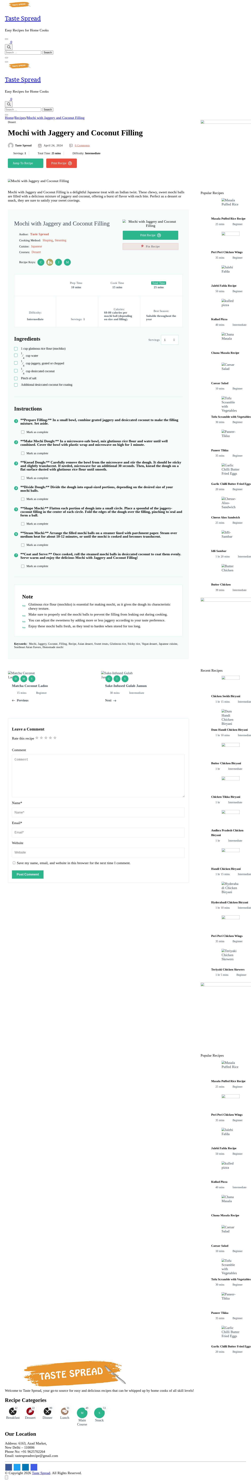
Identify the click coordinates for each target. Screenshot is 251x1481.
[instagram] (34, 1467)
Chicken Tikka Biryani (225, 796)
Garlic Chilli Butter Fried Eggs (231, 483)
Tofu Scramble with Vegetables (231, 416)
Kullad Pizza (219, 319)
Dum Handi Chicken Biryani (229, 729)
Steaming (60, 240)
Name (17, 803)
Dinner (47, 1418)
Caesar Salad (219, 383)
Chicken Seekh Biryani (225, 696)
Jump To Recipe (23, 163)
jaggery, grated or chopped (42, 363)
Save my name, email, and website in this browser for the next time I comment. (74, 863)
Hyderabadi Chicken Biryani (229, 902)
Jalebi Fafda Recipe (223, 285)
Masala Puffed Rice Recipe (228, 218)
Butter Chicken (221, 584)
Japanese (36, 246)
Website (17, 843)
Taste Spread (23, 18)
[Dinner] (49, 262)
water (29, 356)
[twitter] (17, 1467)
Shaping (48, 240)
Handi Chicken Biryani (226, 868)
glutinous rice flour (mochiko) (43, 348)
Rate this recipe (23, 738)
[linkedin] (25, 1467)
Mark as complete (37, 432)
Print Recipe (58, 163)
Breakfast (13, 1418)
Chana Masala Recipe (225, 352)
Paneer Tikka (219, 450)
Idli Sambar (218, 551)
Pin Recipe (152, 246)
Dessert (12, 122)
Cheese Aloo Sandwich (225, 517)
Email (17, 823)
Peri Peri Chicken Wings (227, 252)
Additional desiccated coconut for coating (46, 384)
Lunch (64, 1418)
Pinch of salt (28, 378)
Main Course (82, 1422)
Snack (99, 1420)
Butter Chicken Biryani (226, 763)
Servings (154, 339)
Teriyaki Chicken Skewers (228, 969)
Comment (19, 750)
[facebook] (8, 1467)
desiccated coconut (38, 371)
